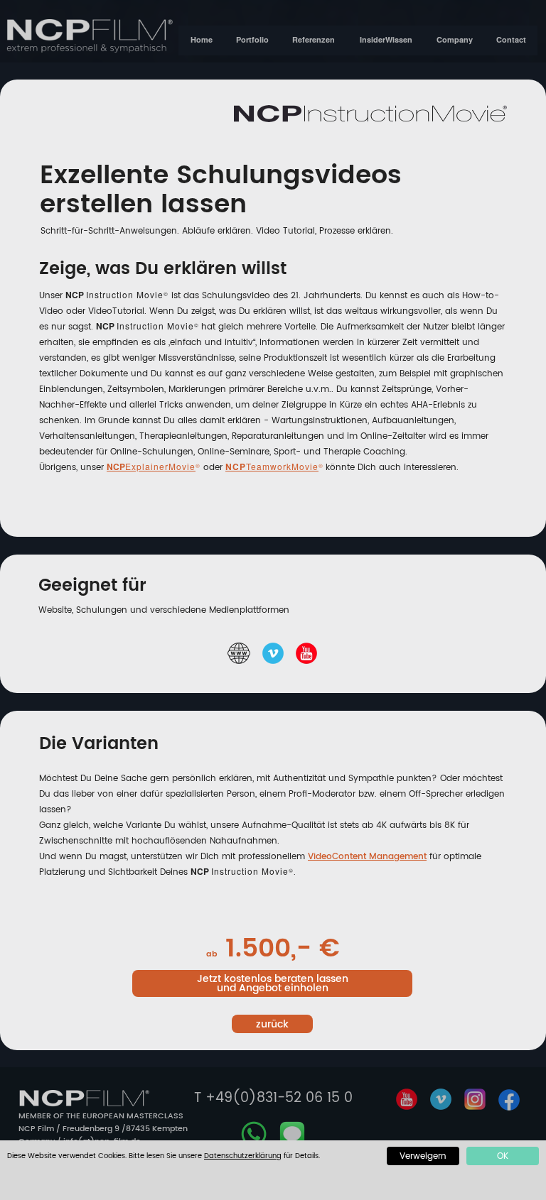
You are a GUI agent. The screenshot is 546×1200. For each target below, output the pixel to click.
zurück (272, 1024)
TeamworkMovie (282, 466)
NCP (116, 466)
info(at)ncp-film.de (102, 1141)
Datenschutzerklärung (243, 1156)
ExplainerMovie (160, 466)
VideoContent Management (367, 856)
